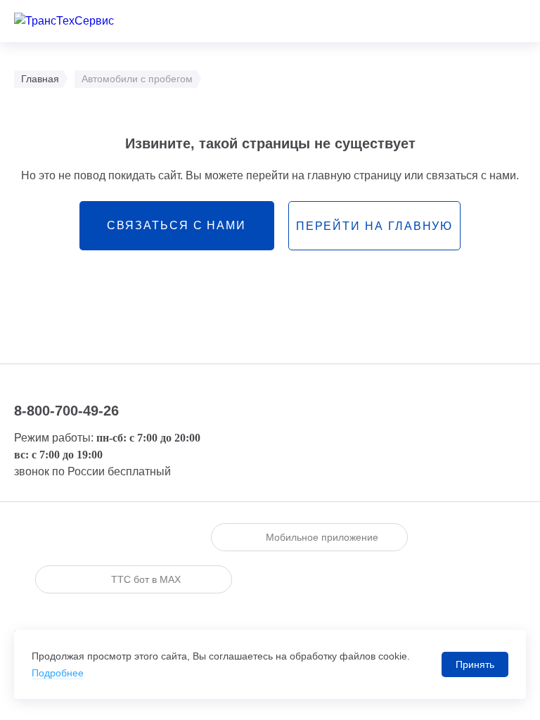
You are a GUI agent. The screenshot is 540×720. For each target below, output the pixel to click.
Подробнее (58, 673)
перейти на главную (375, 226)
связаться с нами (176, 225)
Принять (475, 664)
